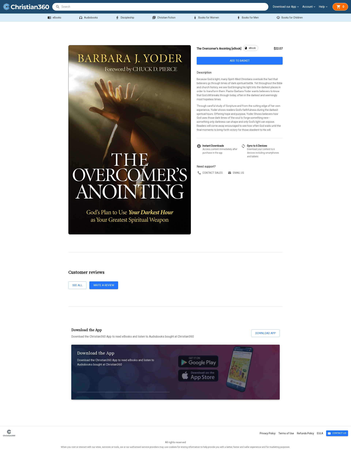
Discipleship (125, 17)
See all (77, 285)
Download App (265, 333)
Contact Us (337, 433)
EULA (320, 433)
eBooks (54, 17)
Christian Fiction (164, 17)
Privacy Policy (267, 433)
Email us (238, 172)
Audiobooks (88, 17)
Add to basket (240, 60)
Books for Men (248, 17)
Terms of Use (286, 433)
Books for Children (289, 17)
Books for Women (206, 17)
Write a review (103, 285)
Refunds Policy (305, 433)
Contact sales (213, 172)
